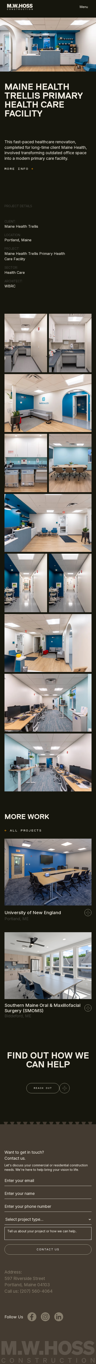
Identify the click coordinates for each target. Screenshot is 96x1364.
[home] (18, 7)
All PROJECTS (23, 830)
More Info (19, 169)
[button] (84, 7)
